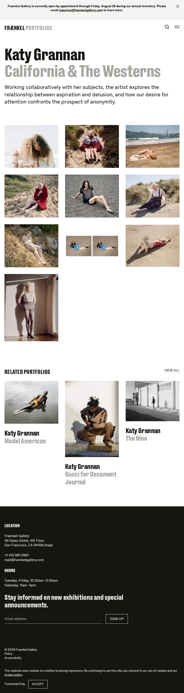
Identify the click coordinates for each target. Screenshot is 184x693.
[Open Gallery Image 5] (92, 196)
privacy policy (13, 675)
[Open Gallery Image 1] (31, 146)
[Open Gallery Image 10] (31, 307)
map (48, 545)
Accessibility (12, 658)
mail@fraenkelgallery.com (24, 560)
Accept (38, 684)
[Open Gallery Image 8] (92, 246)
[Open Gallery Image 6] (153, 196)
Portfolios (39, 27)
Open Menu (177, 27)
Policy (8, 654)
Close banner (178, 6)
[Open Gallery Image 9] (153, 246)
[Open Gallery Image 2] (92, 146)
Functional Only (15, 684)
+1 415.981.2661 (16, 555)
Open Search (167, 27)
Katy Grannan (44, 54)
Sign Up (117, 619)
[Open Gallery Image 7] (31, 245)
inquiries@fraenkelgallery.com (81, 10)
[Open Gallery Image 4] (31, 196)
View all (172, 370)
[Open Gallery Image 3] (153, 146)
